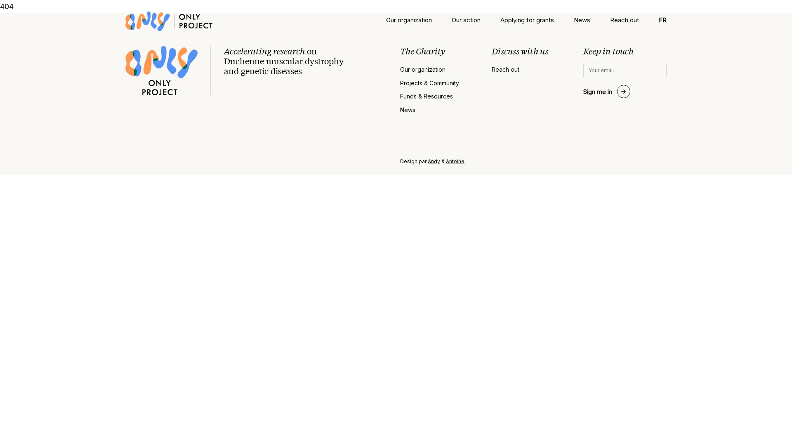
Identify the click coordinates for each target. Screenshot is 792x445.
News (582, 20)
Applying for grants (527, 20)
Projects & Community (429, 83)
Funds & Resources (426, 96)
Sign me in (597, 92)
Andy (434, 161)
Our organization (409, 20)
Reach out (624, 20)
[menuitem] (663, 20)
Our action (466, 20)
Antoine (455, 161)
